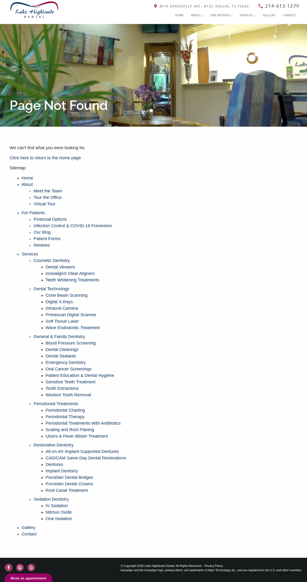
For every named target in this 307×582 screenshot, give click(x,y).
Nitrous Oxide (59, 512)
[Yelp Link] (31, 567)
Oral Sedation (59, 518)
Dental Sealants (61, 356)
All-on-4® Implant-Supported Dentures (82, 451)
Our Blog (42, 232)
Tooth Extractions (62, 388)
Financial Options (50, 219)
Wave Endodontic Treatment (73, 327)
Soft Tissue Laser (62, 321)
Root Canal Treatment (67, 490)
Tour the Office (48, 197)
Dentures (54, 464)
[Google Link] (20, 567)
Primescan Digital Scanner (71, 314)
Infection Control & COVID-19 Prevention (73, 225)
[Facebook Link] (8, 567)
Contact (289, 15)
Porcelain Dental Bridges (69, 477)
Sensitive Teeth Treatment (70, 382)
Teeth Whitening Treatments (72, 280)
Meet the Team (48, 191)
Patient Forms (47, 238)
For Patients (220, 15)
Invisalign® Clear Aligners (70, 273)
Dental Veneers (60, 267)
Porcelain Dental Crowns (69, 483)
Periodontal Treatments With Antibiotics (83, 423)
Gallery (269, 15)
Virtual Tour (44, 204)
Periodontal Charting (65, 410)
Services (246, 15)
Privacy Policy (214, 566)
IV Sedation (57, 505)
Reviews (42, 245)
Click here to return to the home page (45, 157)
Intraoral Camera (62, 308)
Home (179, 15)
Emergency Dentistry (66, 362)
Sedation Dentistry (51, 499)
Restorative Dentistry (54, 445)
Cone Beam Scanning (67, 295)
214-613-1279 (282, 6)
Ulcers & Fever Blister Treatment (77, 436)
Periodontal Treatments (56, 403)
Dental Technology (51, 288)
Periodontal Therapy (65, 416)
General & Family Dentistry (59, 336)
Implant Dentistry (62, 471)
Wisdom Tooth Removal (68, 394)
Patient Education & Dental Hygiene (80, 375)
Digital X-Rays (59, 301)
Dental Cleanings (62, 349)
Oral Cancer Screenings (69, 369)
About (196, 15)
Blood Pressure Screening (71, 343)
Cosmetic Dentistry (52, 260)
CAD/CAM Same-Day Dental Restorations (86, 458)
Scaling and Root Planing (70, 429)
